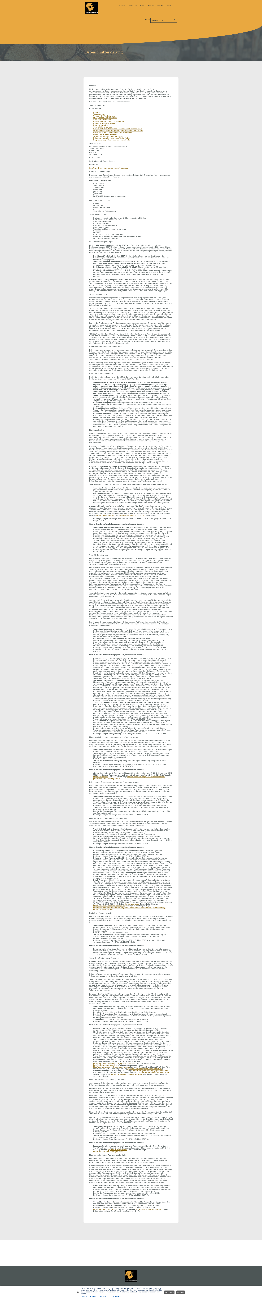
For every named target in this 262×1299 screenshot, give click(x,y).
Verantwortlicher (99, 114)
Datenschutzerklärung (89, 1296)
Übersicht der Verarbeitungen (104, 116)
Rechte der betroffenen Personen (105, 123)
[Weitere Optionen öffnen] (119, 10)
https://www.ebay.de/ (100, 777)
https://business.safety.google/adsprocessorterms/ (111, 1067)
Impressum (104, 1296)
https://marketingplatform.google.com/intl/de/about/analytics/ (115, 1063)
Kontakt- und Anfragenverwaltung (105, 134)
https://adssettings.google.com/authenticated (153, 1072)
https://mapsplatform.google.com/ (105, 1209)
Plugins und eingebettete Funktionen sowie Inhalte (111, 140)
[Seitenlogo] (91, 8)
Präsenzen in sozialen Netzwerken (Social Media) (111, 138)
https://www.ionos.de (131, 904)
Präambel (96, 112)
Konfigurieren (116, 1296)
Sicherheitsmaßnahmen (102, 120)
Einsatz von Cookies (100, 125)
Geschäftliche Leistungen (102, 127)
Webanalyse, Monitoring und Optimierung (108, 136)
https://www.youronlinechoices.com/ (132, 515)
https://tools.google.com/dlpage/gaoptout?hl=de (150, 1071)
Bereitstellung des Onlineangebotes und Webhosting (112, 132)
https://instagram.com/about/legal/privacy (108, 1151)
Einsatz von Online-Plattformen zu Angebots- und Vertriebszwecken (117, 129)
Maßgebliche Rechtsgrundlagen (105, 118)
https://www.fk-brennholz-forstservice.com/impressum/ (108, 168)
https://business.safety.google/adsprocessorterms (144, 1069)
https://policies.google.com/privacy (105, 1065)
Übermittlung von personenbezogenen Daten (109, 121)
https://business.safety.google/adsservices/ (126, 1074)
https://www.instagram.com (117, 1150)
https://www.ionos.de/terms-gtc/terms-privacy (109, 906)
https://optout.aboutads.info (106, 515)
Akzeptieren (169, 1292)
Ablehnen (180, 1292)
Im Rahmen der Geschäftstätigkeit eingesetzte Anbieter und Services (118, 131)
